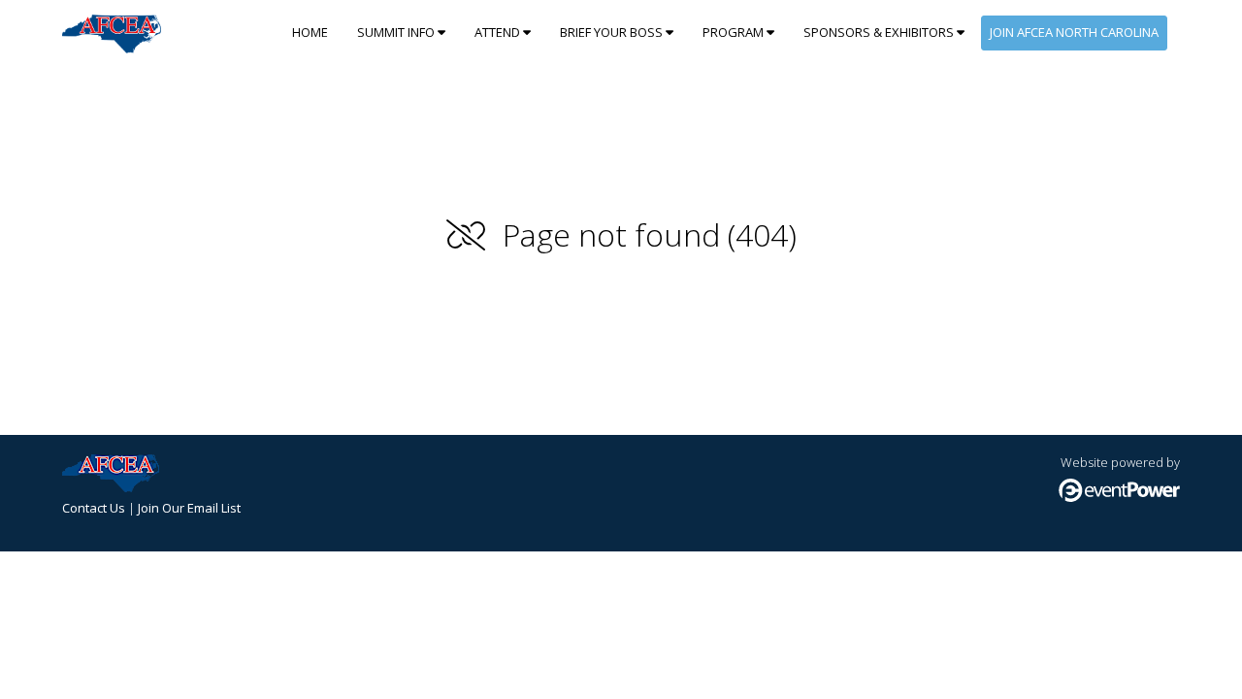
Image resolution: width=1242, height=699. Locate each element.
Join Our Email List (189, 507)
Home (310, 32)
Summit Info (397, 32)
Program (735, 32)
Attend (498, 32)
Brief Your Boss (613, 32)
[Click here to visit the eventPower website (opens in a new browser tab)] (1119, 497)
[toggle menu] (441, 32)
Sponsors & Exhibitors (880, 32)
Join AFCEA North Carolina (1074, 32)
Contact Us (93, 507)
